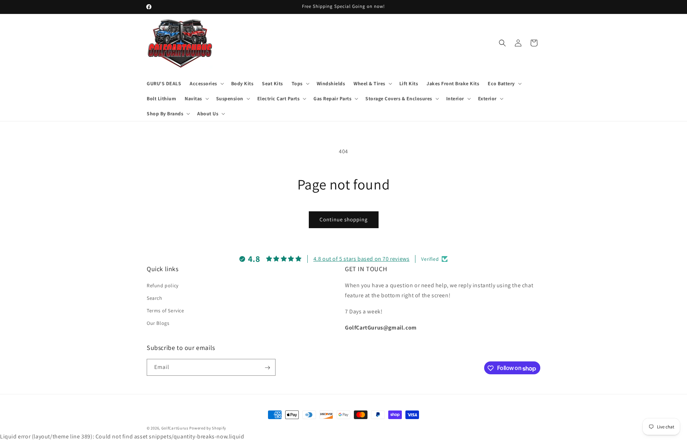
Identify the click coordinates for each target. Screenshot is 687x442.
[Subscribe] (267, 367)
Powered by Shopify (207, 428)
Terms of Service (165, 310)
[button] (206, 83)
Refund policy (163, 285)
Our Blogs (158, 323)
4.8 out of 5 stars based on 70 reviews (361, 259)
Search (154, 297)
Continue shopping (344, 219)
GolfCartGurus (175, 428)
